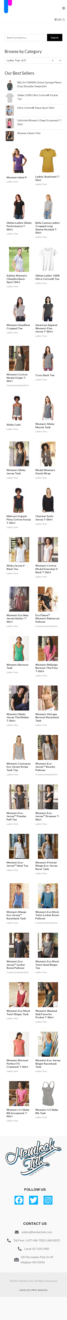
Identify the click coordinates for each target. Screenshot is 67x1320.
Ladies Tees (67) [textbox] (30, 60)
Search (55, 37)
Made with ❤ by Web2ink (33, 1290)
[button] (63, 8)
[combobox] (33, 60)
